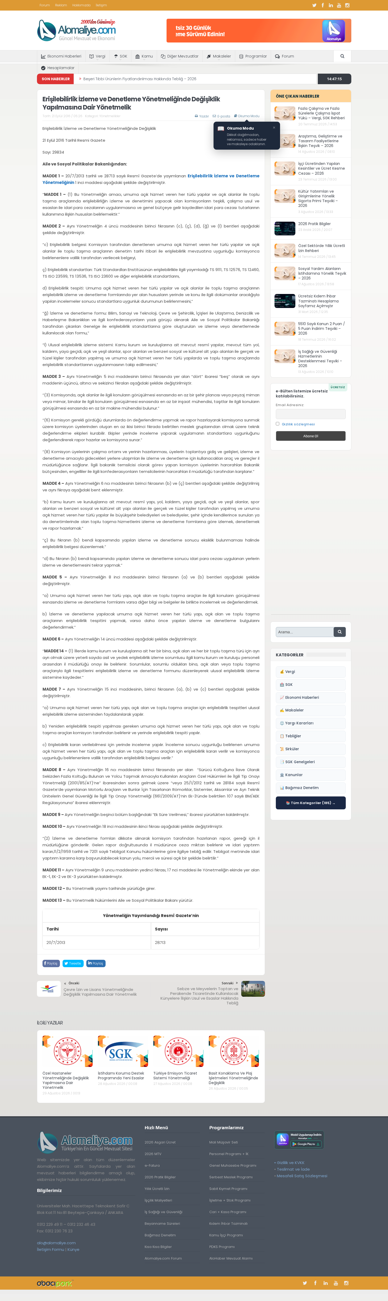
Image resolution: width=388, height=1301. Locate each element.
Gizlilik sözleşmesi (298, 424)
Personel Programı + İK (228, 1153)
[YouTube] (339, 5)
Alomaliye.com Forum (163, 1258)
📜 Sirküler (289, 749)
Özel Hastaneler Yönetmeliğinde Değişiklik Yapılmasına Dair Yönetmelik (65, 1080)
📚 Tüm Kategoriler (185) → (310, 802)
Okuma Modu (248, 116)
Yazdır (204, 116)
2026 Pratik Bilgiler (314, 223)
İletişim (101, 5)
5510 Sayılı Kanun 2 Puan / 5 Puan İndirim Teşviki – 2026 (321, 328)
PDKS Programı (222, 1246)
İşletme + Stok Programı (229, 1200)
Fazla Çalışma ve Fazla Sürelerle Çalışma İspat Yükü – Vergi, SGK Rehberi (321, 113)
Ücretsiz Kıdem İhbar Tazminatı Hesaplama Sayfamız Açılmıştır (318, 300)
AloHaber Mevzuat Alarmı (231, 1258)
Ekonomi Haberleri (64, 56)
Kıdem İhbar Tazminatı (228, 1223)
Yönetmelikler (109, 116)
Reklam (61, 5)
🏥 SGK (286, 684)
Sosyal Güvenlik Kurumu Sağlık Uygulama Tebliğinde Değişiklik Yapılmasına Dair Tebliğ (162, 79)
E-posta (223, 116)
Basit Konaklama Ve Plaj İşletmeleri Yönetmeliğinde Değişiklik (233, 1078)
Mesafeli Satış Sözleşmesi (302, 1176)
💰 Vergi (287, 671)
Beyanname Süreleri (162, 1223)
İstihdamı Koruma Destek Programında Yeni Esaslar (121, 1076)
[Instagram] (347, 5)
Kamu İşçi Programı (226, 1235)
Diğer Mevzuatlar (182, 56)
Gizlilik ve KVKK (291, 1162)
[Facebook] (323, 5)
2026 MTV (153, 1153)
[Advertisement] (310, 535)
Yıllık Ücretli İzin (157, 1188)
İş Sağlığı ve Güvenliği (163, 1211)
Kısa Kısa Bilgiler (158, 1246)
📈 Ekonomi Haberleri (299, 697)
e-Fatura (152, 1165)
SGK (123, 56)
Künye (73, 1249)
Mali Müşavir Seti (223, 1142)
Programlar (256, 56)
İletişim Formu (50, 1249)
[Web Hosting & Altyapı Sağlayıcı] (55, 1283)
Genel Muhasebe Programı (232, 1165)
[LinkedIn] (331, 5)
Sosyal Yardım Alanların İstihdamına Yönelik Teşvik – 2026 (322, 273)
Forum (45, 5)
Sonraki (227, 983)
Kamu (147, 56)
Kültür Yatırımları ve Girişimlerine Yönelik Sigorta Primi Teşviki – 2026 (318, 198)
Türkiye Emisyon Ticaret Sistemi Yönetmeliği (175, 1076)
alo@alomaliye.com (56, 1243)
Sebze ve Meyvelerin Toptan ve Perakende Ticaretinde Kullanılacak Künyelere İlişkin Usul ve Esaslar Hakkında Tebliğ (199, 996)
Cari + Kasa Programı (227, 1211)
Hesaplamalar (61, 67)
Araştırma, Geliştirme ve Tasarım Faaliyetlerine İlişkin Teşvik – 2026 (320, 141)
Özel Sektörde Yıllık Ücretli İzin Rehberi (321, 248)
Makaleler (222, 56)
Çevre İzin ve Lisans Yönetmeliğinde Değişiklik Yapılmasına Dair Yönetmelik (100, 992)
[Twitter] (315, 5)
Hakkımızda (81, 5)
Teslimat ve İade (293, 1169)
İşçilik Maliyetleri (158, 1200)
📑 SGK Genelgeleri (297, 762)
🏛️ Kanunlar (291, 774)
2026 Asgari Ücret (160, 1142)
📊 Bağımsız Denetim (299, 787)
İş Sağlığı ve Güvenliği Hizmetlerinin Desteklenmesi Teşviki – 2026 (320, 359)
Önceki (74, 983)
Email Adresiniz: (290, 404)
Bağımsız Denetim (160, 1235)
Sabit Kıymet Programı (228, 1188)
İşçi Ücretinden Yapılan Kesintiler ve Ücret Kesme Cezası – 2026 (321, 168)
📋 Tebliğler (290, 736)
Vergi (100, 56)
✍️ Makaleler (292, 710)
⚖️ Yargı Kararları (297, 723)
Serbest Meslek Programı (231, 1177)
